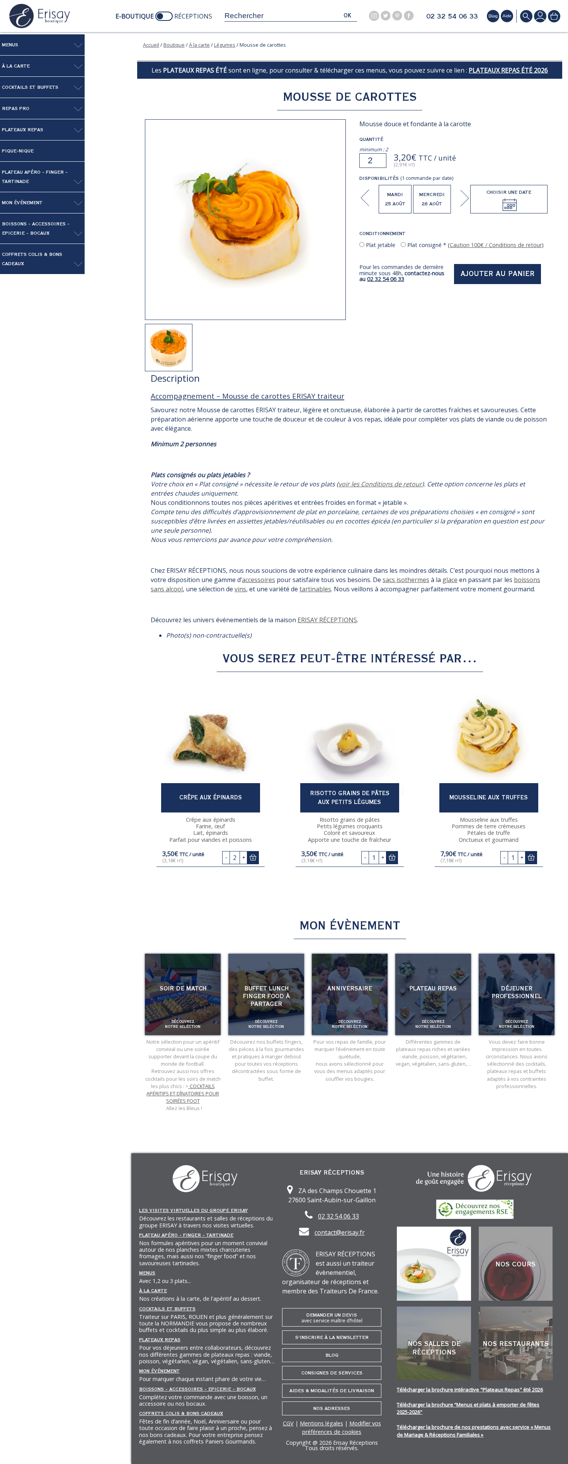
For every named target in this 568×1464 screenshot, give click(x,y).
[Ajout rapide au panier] (252, 857)
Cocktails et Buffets (30, 87)
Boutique (174, 44)
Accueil (151, 44)
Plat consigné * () (475, 245)
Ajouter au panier (498, 274)
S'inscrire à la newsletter (332, 1337)
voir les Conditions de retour (380, 484)
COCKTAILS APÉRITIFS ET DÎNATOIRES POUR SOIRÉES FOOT (182, 1093)
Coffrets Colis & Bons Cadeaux (32, 259)
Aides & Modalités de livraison (331, 1391)
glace (449, 579)
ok (347, 15)
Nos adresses (331, 1408)
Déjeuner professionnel (517, 992)
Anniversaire (349, 988)
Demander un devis (331, 1318)
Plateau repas (433, 988)
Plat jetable (379, 245)
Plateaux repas (22, 130)
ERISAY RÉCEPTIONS (327, 620)
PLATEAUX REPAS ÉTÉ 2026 (508, 70)
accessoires (258, 579)
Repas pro (15, 108)
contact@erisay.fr (340, 1232)
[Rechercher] (526, 16)
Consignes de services (331, 1373)
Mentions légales (321, 1423)
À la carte (16, 66)
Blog (331, 1355)
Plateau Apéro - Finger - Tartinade (35, 176)
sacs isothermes (406, 579)
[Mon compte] (540, 16)
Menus (10, 45)
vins (240, 589)
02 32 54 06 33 (452, 16)
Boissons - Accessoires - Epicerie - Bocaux (36, 228)
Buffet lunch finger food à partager (266, 996)
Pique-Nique (18, 151)
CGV (288, 1423)
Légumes (224, 44)
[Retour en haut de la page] (552, 1448)
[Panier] (554, 16)
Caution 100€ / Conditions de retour (496, 245)
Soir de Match (183, 988)
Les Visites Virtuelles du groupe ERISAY (193, 1210)
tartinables (315, 589)
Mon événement (22, 203)
